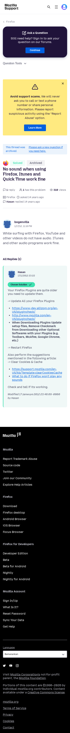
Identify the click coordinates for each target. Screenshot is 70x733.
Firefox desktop (14, 512)
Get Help (9, 626)
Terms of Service (14, 708)
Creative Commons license (46, 692)
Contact (8, 727)
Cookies (8, 721)
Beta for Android (14, 566)
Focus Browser (13, 532)
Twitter (8, 471)
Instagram (17, 665)
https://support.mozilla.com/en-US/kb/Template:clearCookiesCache (37, 370)
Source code (11, 465)
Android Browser (14, 519)
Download (10, 506)
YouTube (10, 665)
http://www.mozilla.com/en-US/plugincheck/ (31, 317)
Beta (6, 560)
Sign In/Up (10, 600)
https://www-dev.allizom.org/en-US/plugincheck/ (35, 309)
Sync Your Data (13, 620)
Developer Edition (15, 553)
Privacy (8, 714)
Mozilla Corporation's (25, 674)
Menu (56, 7)
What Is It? (10, 607)
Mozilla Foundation (32, 678)
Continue (35, 50)
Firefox (10, 21)
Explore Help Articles (17, 484)
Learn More (35, 127)
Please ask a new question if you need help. (46, 149)
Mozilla (12, 435)
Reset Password (14, 613)
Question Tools (12, 63)
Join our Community (17, 478)
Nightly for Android (16, 579)
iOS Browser (11, 525)
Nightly (8, 572)
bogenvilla (21, 222)
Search (49, 7)
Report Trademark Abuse (20, 459)
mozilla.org (10, 701)
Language (9, 647)
